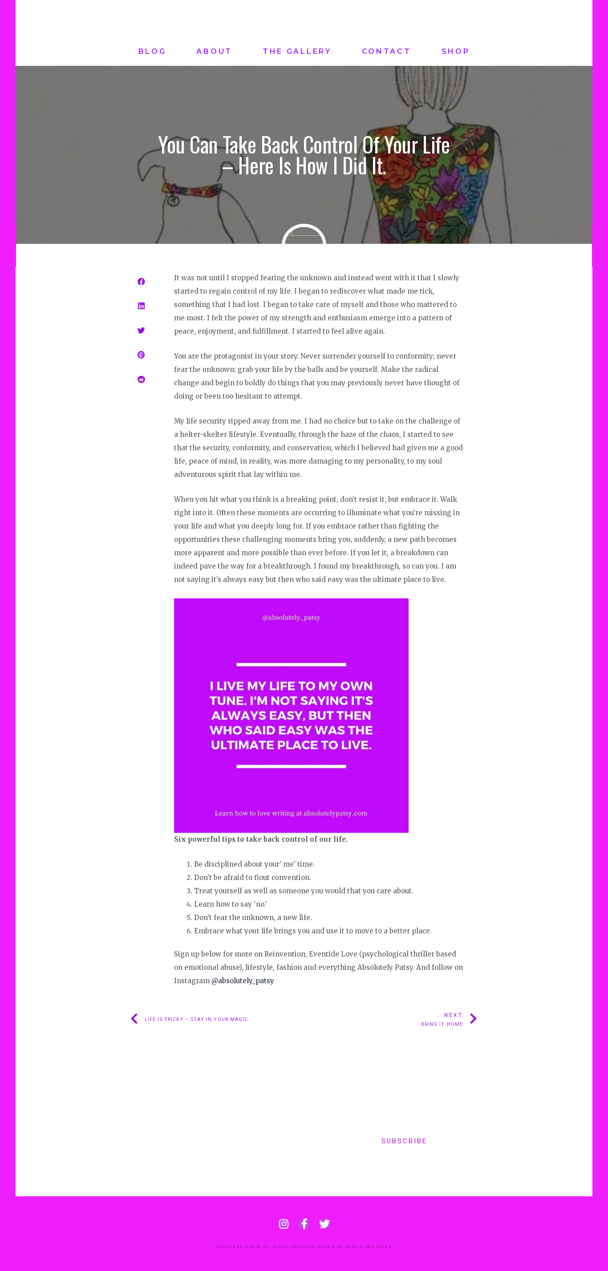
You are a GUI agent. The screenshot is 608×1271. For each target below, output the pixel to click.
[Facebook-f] (304, 1224)
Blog (152, 51)
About (214, 51)
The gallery (297, 51)
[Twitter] (324, 1224)
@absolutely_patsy (242, 980)
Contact (386, 51)
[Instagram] (283, 1224)
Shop (456, 51)
